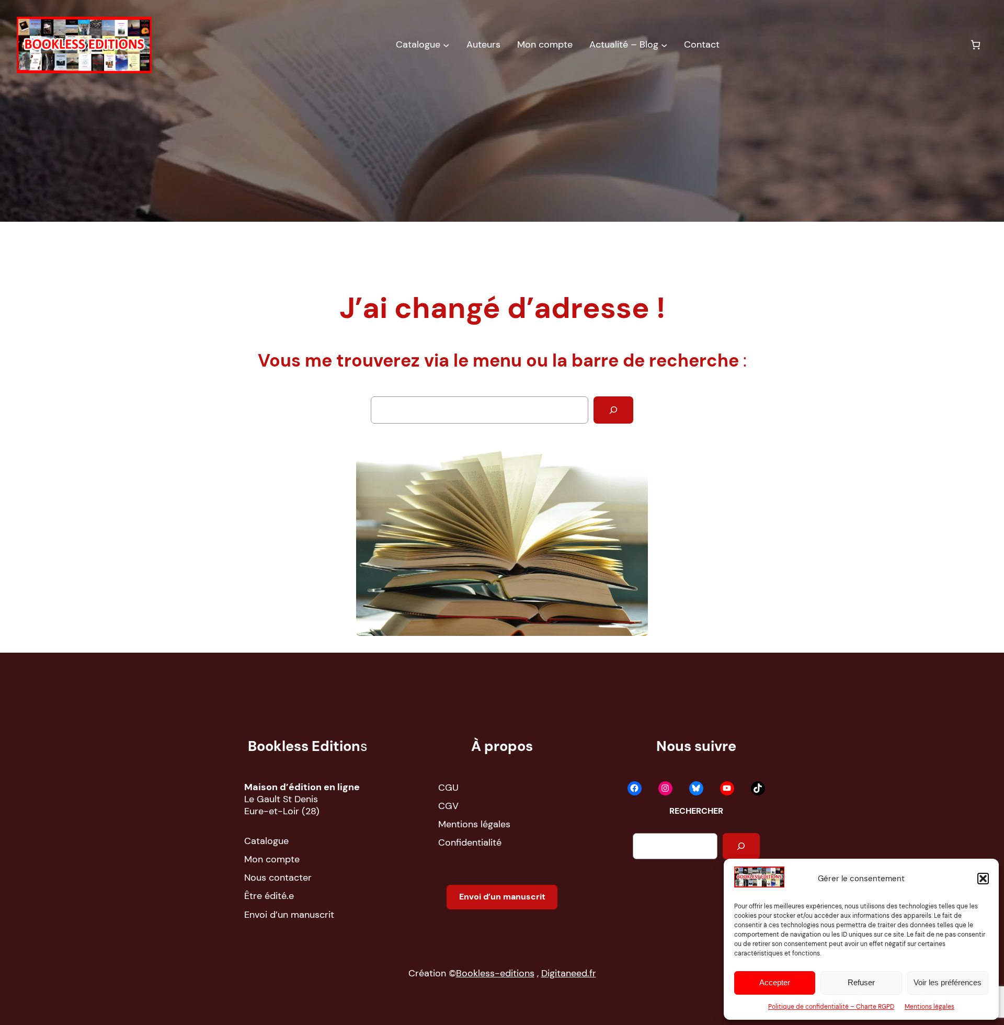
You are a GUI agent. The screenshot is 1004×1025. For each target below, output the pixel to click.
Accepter (774, 982)
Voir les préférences (948, 982)
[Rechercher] (613, 410)
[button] (983, 878)
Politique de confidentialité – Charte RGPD (831, 1007)
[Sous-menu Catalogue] (446, 45)
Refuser (861, 982)
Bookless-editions (495, 973)
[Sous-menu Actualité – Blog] (664, 45)
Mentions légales (929, 1007)
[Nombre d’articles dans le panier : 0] (975, 44)
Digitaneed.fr (568, 973)
